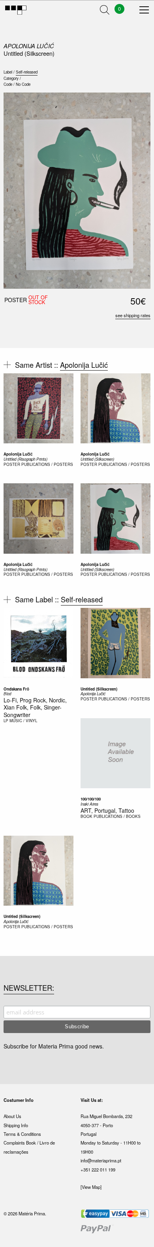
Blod (7, 693)
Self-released (27, 72)
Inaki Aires (89, 804)
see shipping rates (132, 315)
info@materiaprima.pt (101, 1160)
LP (6, 720)
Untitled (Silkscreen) (97, 459)
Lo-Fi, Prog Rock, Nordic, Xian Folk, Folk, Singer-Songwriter (35, 707)
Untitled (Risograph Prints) (25, 459)
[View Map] (91, 1187)
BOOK (86, 816)
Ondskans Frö (16, 689)
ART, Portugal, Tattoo (107, 810)
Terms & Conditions (22, 1134)
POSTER (12, 464)
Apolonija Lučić (29, 46)
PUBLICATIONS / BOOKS (117, 816)
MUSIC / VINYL (23, 720)
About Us (12, 1116)
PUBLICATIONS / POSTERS (47, 464)
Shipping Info (16, 1125)
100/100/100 (91, 799)
